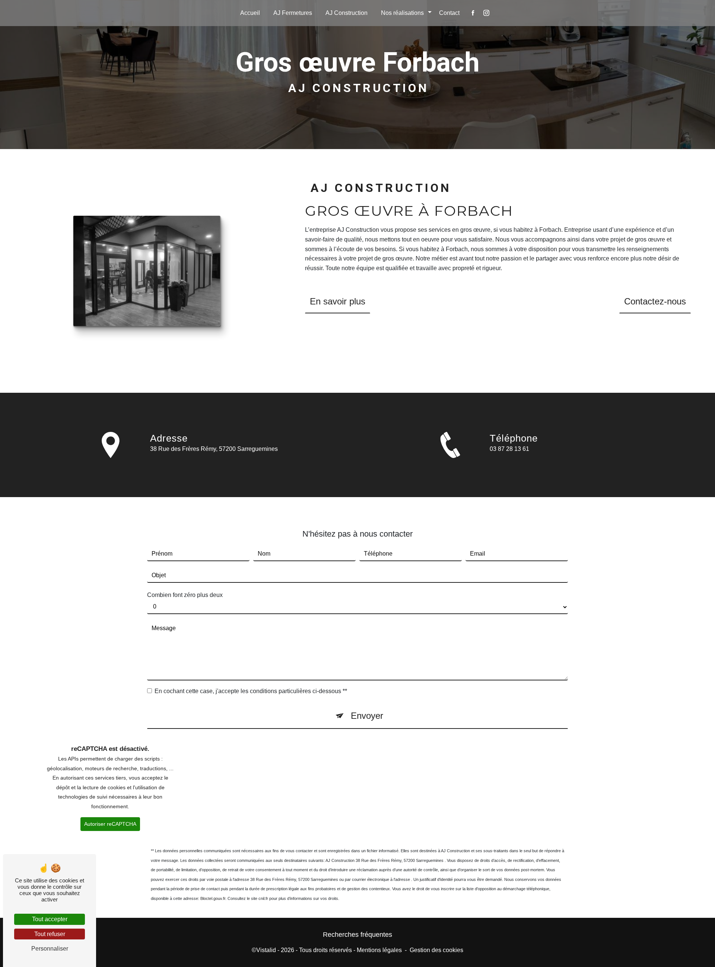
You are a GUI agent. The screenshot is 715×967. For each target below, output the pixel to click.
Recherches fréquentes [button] (357, 934)
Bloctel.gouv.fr (212, 898)
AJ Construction (346, 13)
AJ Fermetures (292, 13)
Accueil (250, 13)
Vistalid (266, 950)
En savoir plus (337, 301)
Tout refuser (49, 934)
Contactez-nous (655, 301)
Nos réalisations (402, 13)
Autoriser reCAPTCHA (110, 824)
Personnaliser (49, 948)
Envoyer (367, 716)
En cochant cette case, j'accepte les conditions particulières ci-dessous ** (251, 691)
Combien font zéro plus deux (185, 595)
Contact (449, 13)
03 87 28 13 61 (509, 449)
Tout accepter (49, 919)
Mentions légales (379, 950)
